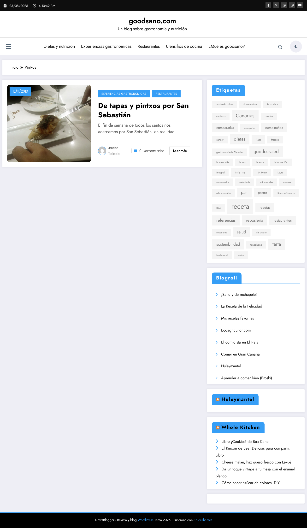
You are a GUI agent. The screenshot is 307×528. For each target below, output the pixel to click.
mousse (287, 182)
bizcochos (272, 104)
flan (258, 139)
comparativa (225, 127)
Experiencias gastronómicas (106, 46)
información (281, 162)
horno (242, 162)
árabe (241, 255)
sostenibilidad (228, 244)
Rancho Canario (286, 193)
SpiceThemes (203, 519)
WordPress (146, 519)
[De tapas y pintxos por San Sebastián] (49, 123)
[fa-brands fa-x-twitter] (276, 5)
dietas (239, 139)
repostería (254, 220)
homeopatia (222, 162)
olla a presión (223, 193)
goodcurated (266, 151)
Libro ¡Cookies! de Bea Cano (245, 441)
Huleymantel (231, 366)
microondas (266, 182)
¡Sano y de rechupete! (239, 294)
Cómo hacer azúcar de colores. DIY (251, 483)
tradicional (222, 255)
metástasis (244, 182)
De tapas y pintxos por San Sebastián (143, 110)
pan (244, 192)
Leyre (280, 172)
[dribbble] (284, 5)
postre (262, 192)
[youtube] (300, 5)
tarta (276, 244)
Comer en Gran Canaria (240, 354)
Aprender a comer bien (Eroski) (246, 378)
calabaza (220, 116)
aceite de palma (224, 104)
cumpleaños (274, 127)
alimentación (250, 104)
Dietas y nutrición (59, 46)
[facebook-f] (268, 5)
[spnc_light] (296, 47)
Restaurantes (149, 46)
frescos (275, 140)
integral (220, 172)
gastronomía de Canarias (229, 152)
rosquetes (221, 232)
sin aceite (261, 232)
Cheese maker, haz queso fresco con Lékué (256, 462)
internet (241, 172)
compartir (249, 128)
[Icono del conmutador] (8, 47)
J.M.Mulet (262, 172)
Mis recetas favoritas (237, 318)
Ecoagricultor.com (236, 330)
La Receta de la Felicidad (241, 306)
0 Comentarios (152, 150)
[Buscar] (280, 47)
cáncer (220, 140)
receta (240, 206)
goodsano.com (152, 21)
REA (218, 208)
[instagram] (292, 5)
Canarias (245, 115)
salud (241, 232)
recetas (265, 207)
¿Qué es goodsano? (226, 46)
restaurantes (282, 220)
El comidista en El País (239, 342)
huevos (260, 162)
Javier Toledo (114, 151)
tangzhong (256, 245)
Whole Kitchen (240, 427)
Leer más (180, 150)
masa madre (222, 182)
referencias (226, 220)
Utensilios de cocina (184, 46)
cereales (269, 116)
